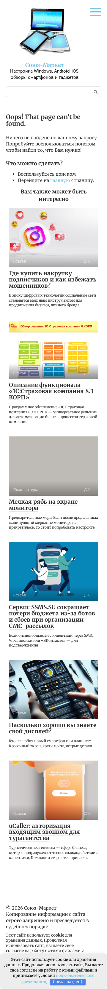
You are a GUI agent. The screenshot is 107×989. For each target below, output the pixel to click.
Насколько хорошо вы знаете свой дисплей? (52, 728)
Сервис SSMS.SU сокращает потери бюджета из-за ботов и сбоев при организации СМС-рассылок (52, 616)
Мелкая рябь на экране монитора (43, 504)
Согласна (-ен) (67, 981)
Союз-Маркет (44, 65)
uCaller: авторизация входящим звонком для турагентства (44, 832)
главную (60, 180)
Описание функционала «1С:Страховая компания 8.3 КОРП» (51, 391)
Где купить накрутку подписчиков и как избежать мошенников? (52, 279)
